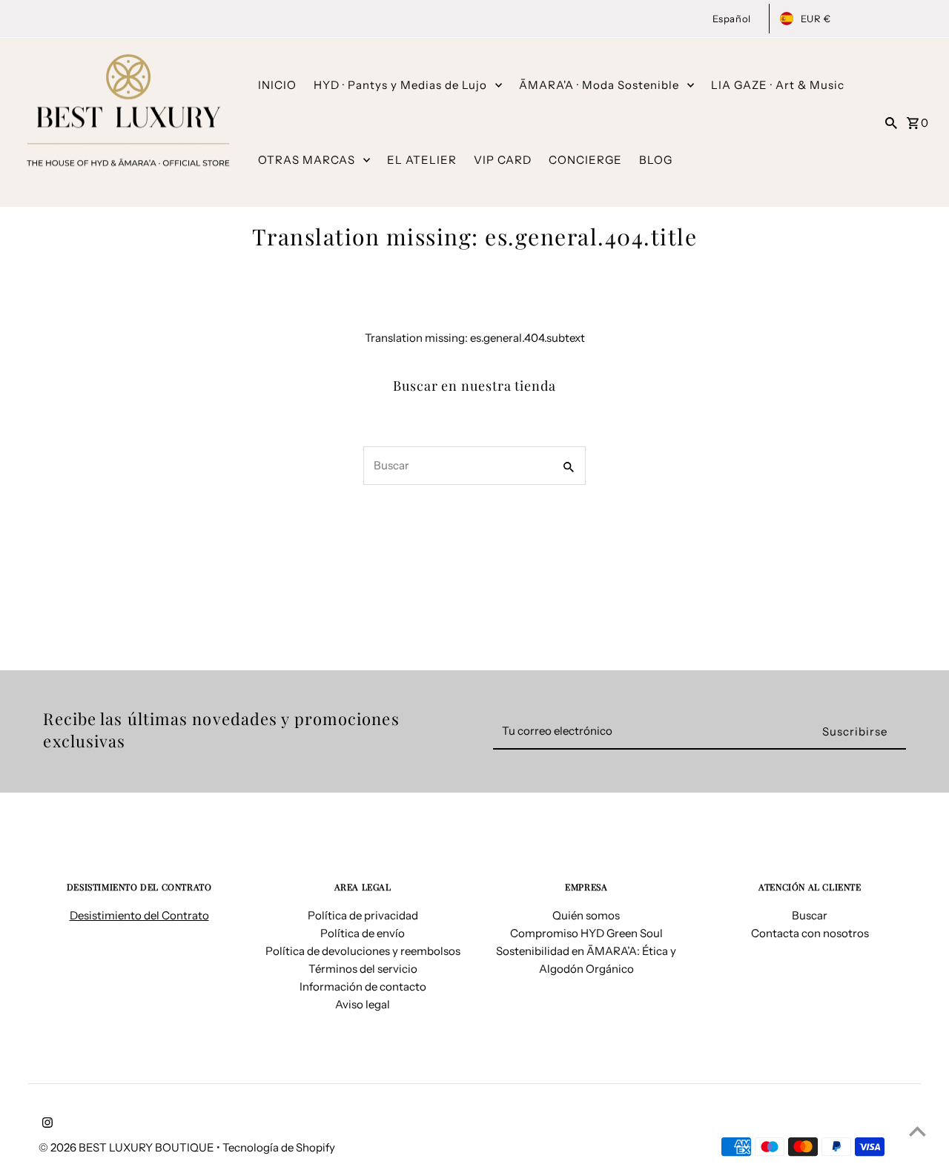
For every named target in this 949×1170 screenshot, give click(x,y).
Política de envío (362, 933)
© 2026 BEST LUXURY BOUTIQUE (127, 1147)
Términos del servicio (362, 969)
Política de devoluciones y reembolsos (362, 951)
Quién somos (586, 915)
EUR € (816, 18)
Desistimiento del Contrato (139, 915)
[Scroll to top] (917, 1131)
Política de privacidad (363, 915)
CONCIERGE (585, 160)
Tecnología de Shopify (278, 1147)
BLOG (655, 160)
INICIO (277, 85)
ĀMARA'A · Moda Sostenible (599, 85)
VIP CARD (503, 160)
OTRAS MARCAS (306, 160)
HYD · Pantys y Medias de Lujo (400, 85)
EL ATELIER (422, 160)
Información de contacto (363, 986)
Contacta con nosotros (810, 933)
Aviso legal (362, 1004)
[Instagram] (46, 1124)
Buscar (809, 915)
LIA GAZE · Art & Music (777, 85)
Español (731, 18)
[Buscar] (891, 122)
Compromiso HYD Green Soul (586, 933)
